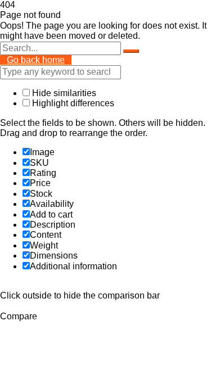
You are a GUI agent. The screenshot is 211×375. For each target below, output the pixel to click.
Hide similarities (63, 93)
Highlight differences (72, 103)
